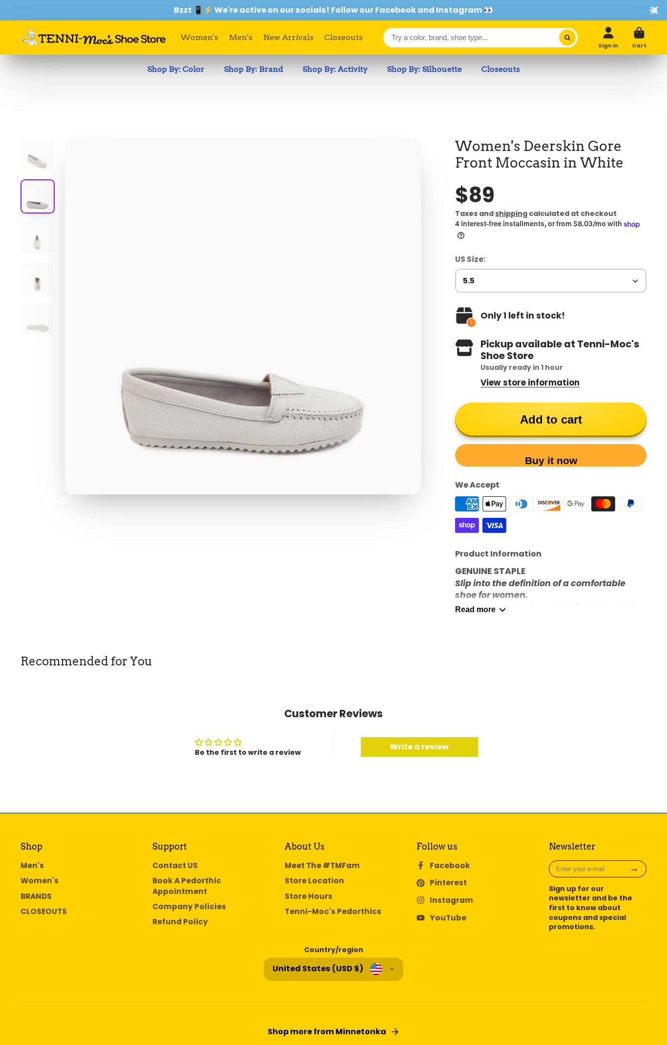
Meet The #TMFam (322, 865)
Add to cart (551, 419)
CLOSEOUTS (44, 911)
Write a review (419, 746)
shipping (511, 213)
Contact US (175, 865)
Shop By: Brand (253, 69)
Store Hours (309, 896)
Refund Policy (180, 922)
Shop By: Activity (335, 69)
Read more (475, 609)
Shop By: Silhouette (424, 69)
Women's (199, 37)
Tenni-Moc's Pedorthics (333, 911)
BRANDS (36, 896)
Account (608, 37)
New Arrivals (288, 37)
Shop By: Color (176, 69)
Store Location (314, 880)
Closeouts (343, 37)
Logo (94, 37)
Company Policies (189, 906)
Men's (240, 37)
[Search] (567, 37)
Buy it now (551, 460)
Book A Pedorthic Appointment (186, 885)
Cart (639, 37)
